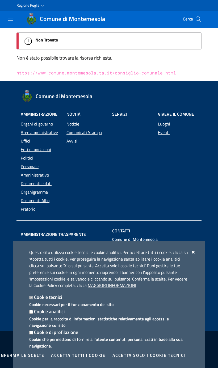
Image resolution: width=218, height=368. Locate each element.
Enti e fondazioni (36, 149)
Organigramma (34, 192)
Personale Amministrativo (35, 170)
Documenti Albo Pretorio (35, 204)
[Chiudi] (193, 252)
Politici (27, 158)
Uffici (25, 141)
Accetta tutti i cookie (78, 355)
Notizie (72, 124)
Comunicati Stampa (84, 132)
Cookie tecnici (48, 297)
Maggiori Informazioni (112, 285)
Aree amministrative (39, 132)
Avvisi (71, 141)
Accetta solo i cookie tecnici (148, 355)
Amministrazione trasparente (53, 234)
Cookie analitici (49, 311)
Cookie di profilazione (56, 332)
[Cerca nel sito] (198, 19)
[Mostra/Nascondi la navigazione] (10, 19)
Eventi (164, 132)
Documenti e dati (36, 183)
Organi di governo (37, 124)
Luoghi (164, 124)
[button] (30, 5)
